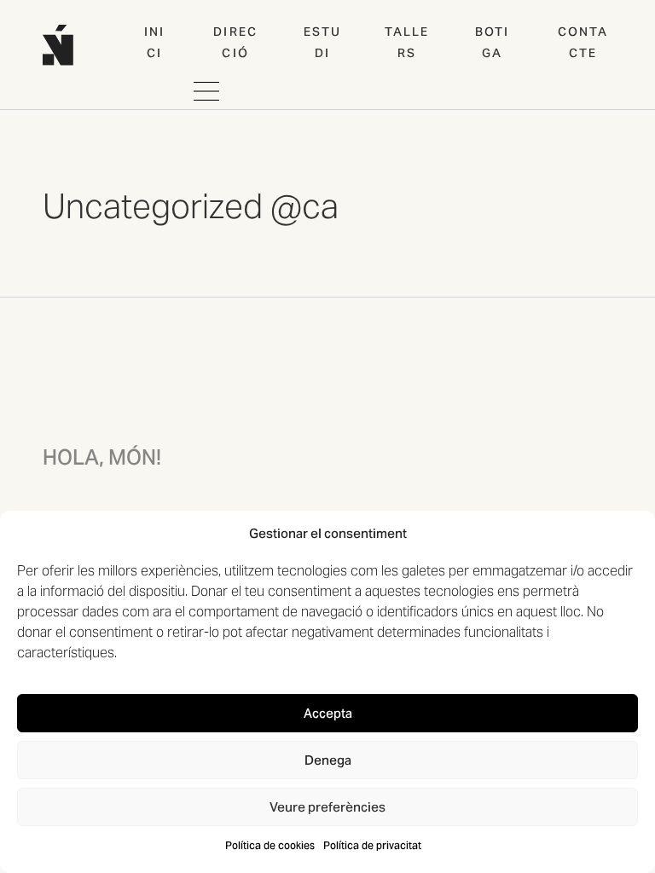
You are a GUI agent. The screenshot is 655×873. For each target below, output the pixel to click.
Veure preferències (327, 807)
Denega (327, 760)
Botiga (492, 42)
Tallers (407, 42)
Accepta (328, 713)
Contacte (583, 42)
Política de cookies (270, 845)
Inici (154, 42)
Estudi (322, 42)
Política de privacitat (372, 845)
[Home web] (57, 45)
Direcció (235, 42)
